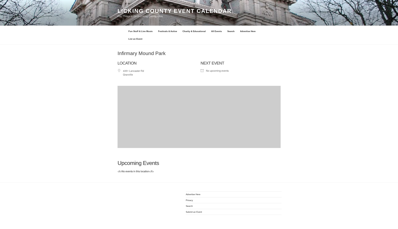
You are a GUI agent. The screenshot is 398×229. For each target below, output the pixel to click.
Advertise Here (248, 31)
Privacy (189, 200)
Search (231, 31)
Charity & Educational (194, 31)
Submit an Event (194, 212)
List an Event (135, 39)
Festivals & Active (167, 31)
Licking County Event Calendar (175, 11)
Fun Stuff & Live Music (140, 31)
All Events (216, 31)
